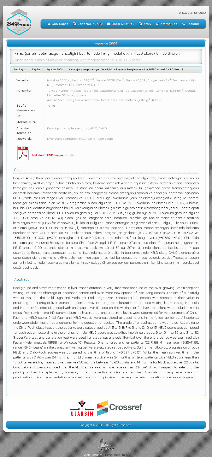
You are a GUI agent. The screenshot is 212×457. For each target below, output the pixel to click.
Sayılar (36, 69)
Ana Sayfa (19, 69)
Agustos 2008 (54, 69)
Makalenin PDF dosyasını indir (53, 155)
